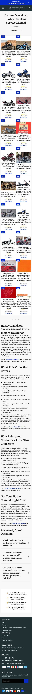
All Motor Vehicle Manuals (9, 650)
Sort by (16, 27)
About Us (4, 622)
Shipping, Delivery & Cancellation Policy (14, 627)
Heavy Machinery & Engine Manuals (13, 648)
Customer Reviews (7, 640)
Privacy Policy (6, 635)
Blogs (3, 638)
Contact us (5, 625)
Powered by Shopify (18, 688)
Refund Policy (6, 633)
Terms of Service (7, 630)
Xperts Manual (9, 688)
